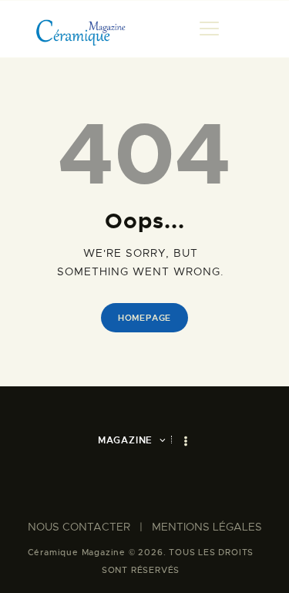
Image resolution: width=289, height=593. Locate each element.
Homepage (144, 317)
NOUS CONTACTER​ (79, 527)
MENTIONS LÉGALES (207, 527)
